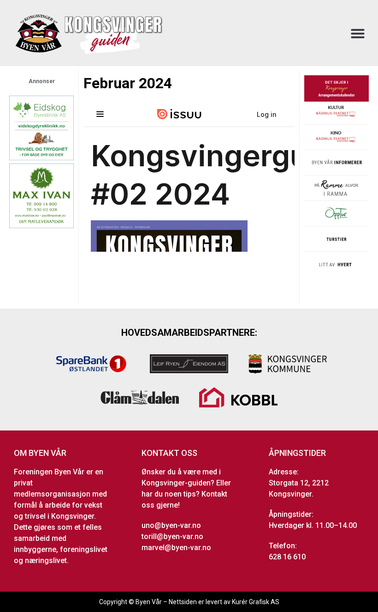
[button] (358, 33)
